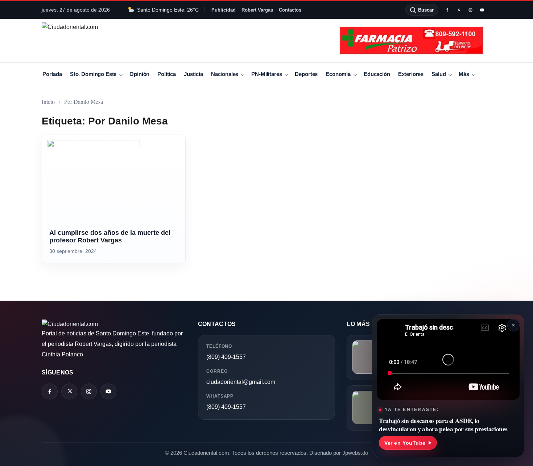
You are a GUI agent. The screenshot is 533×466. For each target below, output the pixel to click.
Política (166, 74)
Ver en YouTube (405, 443)
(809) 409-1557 (226, 357)
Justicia (193, 74)
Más (464, 74)
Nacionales (224, 74)
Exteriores (410, 74)
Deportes (306, 74)
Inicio (48, 101)
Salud (438, 74)
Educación (377, 74)
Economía (338, 74)
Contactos (290, 10)
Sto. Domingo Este (93, 74)
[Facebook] (447, 10)
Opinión (139, 74)
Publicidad (223, 10)
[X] (459, 10)
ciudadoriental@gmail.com (240, 382)
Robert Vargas (257, 10)
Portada (52, 74)
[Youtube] (482, 10)
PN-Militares (266, 74)
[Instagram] (470, 10)
